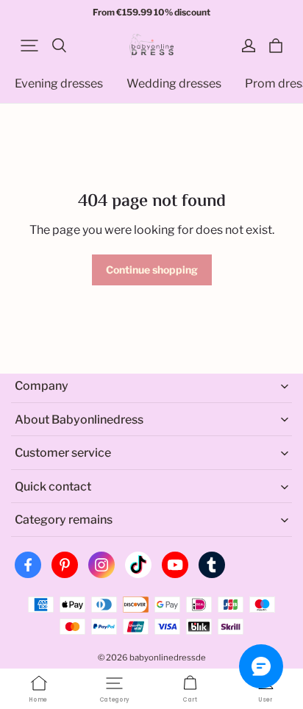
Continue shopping (152, 269)
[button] (29, 45)
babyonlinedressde (167, 657)
